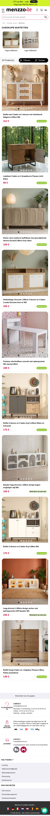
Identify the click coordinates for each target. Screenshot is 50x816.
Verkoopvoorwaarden (9, 798)
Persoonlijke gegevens (9, 794)
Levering (5, 765)
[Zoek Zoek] (46, 17)
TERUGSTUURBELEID (9, 769)
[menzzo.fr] (8, 808)
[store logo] (20, 9)
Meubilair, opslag (12, 23)
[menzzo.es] (37, 808)
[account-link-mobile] (37, 10)
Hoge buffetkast (11, 50)
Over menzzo (6, 791)
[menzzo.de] (13, 808)
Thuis (3, 23)
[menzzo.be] (32, 808)
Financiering (6, 776)
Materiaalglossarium (8, 773)
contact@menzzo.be (20, 741)
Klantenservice (7, 780)
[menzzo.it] (18, 808)
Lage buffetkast (30, 50)
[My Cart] (41, 10)
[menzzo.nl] (22, 808)
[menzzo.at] (27, 808)
